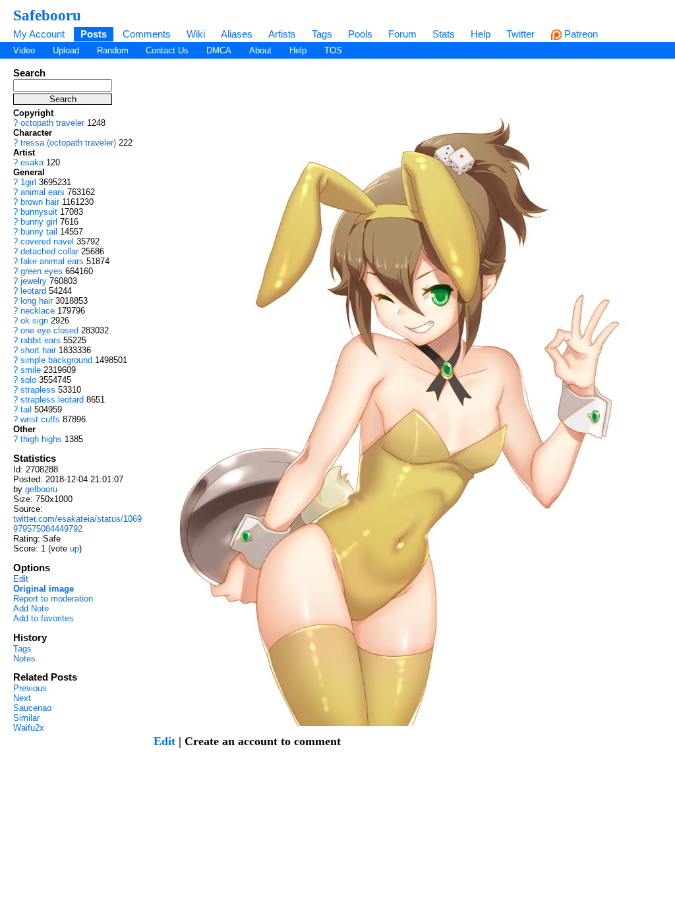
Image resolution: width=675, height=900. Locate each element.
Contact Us (167, 50)
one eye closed (49, 330)
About (260, 50)
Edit (20, 579)
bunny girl (38, 222)
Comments (147, 34)
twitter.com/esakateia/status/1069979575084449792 (77, 524)
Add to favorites (43, 618)
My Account (39, 34)
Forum (402, 34)
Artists (282, 34)
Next (22, 698)
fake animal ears (52, 261)
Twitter (520, 34)
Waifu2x (28, 728)
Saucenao (32, 708)
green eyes (41, 271)
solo (28, 380)
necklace (37, 311)
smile (30, 370)
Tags (322, 34)
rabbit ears (40, 340)
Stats (443, 34)
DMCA (218, 50)
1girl (28, 182)
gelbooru (41, 489)
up (74, 548)
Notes (24, 658)
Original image (43, 589)
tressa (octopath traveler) (68, 143)
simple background (56, 360)
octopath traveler (52, 123)
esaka (32, 162)
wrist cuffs (40, 419)
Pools (360, 34)
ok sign (34, 320)
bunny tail (38, 232)
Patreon (580, 34)
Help (480, 34)
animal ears (42, 192)
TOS (333, 50)
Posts (93, 34)
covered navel (47, 241)
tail (26, 409)
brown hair (39, 202)
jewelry (33, 281)
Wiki (196, 34)
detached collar (49, 251)
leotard (33, 291)
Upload (66, 50)
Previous (30, 688)
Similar (26, 718)
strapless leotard (52, 400)
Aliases (236, 34)
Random (113, 50)
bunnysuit (38, 212)
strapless (37, 390)
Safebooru (47, 15)
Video (24, 50)
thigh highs (41, 439)
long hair (36, 301)
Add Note (31, 608)
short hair (38, 350)
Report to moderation (53, 599)
